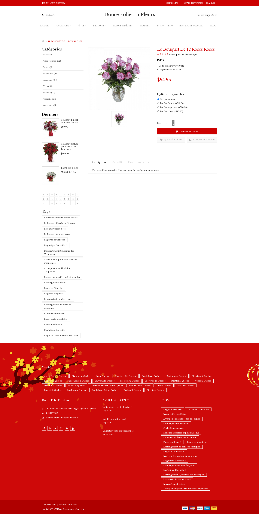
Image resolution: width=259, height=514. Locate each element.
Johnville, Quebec (185, 385)
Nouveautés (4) (50, 105)
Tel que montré (168, 99)
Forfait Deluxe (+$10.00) (172, 103)
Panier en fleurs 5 (53, 324)
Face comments (138, 162)
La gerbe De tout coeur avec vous (61, 335)
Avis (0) (117, 162)
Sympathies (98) (50, 73)
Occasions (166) (50, 80)
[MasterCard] (192, 508)
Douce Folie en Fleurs (129, 14)
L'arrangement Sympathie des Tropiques (59, 252)
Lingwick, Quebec (53, 390)
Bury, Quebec (102, 376)
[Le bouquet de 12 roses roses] (119, 118)
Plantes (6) (47, 67)
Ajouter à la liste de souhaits (172, 140)
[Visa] (185, 508)
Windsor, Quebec (76, 385)
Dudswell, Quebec (132, 390)
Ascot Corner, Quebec (55, 376)
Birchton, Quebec (155, 390)
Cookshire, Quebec (151, 376)
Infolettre (72, 505)
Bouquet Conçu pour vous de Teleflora (69, 146)
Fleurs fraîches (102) (52, 61)
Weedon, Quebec (203, 380)
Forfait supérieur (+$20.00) (174, 107)
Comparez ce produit (204, 139)
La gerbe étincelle (53, 288)
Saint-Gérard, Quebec (78, 380)
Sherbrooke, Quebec (155, 380)
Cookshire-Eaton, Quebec (105, 390)
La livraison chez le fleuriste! (117, 407)
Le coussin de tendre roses (57, 299)
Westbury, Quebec (53, 385)
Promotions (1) (49, 99)
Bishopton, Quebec (81, 376)
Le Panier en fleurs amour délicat (60, 217)
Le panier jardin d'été (55, 228)
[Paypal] (200, 508)
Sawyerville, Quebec (105, 380)
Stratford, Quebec (180, 380)
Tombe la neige (69, 167)
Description (98, 162)
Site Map (62, 505)
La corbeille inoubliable (55, 319)
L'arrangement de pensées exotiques (57, 306)
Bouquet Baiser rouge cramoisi (69, 121)
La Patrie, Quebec (53, 380)
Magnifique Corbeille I (55, 330)
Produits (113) (49, 92)
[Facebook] (44, 428)
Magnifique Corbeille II (55, 245)
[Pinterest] (50, 428)
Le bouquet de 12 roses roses (65, 41)
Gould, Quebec (164, 385)
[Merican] (207, 508)
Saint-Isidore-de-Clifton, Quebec (106, 385)
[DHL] (214, 508)
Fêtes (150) (47, 86)
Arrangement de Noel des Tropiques (57, 270)
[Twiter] (55, 428)
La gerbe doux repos (54, 239)
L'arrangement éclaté (54, 282)
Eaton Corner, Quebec (140, 385)
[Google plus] (61, 428)
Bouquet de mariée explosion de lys (62, 277)
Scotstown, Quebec (129, 380)
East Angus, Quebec (176, 376)
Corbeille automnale (54, 313)
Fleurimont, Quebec (201, 376)
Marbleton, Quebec (76, 390)
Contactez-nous (49, 505)
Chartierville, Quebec (125, 376)
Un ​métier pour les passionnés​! (118, 430)
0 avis (172, 54)
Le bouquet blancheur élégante (59, 223)
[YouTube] (72, 428)
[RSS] (67, 428)
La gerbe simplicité (54, 293)
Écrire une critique (187, 54)
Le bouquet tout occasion (57, 234)
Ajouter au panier (189, 131)
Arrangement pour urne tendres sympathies (60, 261)
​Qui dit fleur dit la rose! (114, 419)
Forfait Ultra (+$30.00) (171, 111)
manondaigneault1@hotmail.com (62, 417)
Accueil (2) (47, 54)
